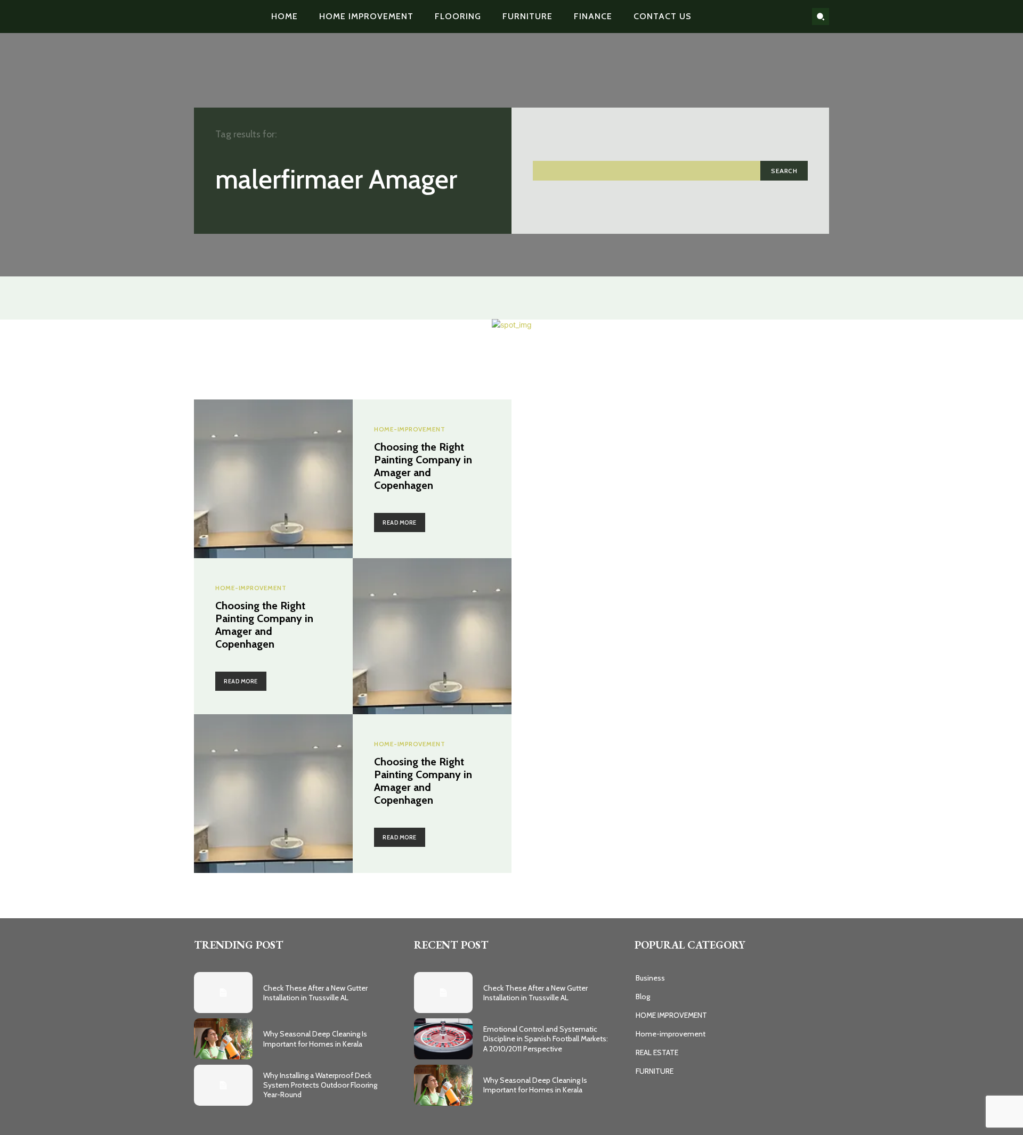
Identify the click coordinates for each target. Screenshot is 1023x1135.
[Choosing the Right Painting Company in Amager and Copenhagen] (273, 478)
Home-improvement (409, 429)
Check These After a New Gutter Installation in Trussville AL (315, 992)
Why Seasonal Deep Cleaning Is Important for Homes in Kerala (315, 1038)
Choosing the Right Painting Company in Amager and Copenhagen (423, 466)
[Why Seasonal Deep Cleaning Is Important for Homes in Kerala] (223, 1038)
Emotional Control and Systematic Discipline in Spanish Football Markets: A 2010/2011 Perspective (545, 1038)
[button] (820, 16)
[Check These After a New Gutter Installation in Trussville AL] (223, 992)
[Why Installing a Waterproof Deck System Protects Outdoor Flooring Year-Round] (223, 1085)
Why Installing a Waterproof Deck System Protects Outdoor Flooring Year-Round (320, 1085)
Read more (400, 522)
